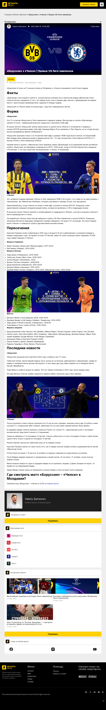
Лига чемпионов (30, 82)
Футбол (23, 15)
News (15, 15)
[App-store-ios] (99, 692)
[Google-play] (103, 692)
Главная (8, 15)
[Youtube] (94, 692)
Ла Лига (14, 550)
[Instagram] (90, 692)
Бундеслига (15, 543)
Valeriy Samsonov (19, 26)
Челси (39, 82)
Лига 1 (13, 563)
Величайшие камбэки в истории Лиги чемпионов (29, 596)
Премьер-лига (17, 536)
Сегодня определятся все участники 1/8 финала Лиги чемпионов (75, 597)
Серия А (14, 557)
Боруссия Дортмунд (16, 82)
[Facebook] (86, 692)
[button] (100, 22)
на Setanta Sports (51, 484)
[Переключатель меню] (102, 4)
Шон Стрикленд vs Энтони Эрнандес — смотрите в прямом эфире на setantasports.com (29, 623)
